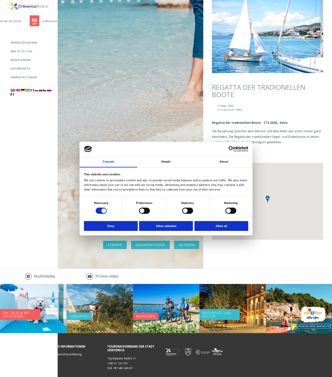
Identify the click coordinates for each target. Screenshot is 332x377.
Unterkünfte (20, 68)
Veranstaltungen (24, 77)
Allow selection (166, 226)
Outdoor (186, 245)
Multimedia (44, 276)
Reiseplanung (21, 60)
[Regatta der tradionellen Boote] (23, 90)
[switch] (144, 211)
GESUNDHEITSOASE (150, 245)
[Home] (8, 1)
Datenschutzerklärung (68, 354)
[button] (268, 199)
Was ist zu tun (21, 51)
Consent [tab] (108, 161)
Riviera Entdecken (24, 42)
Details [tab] (166, 161)
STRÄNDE (115, 245)
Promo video (106, 276)
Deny (110, 226)
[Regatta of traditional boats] (18, 90)
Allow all (221, 226)
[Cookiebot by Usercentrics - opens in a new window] (231, 149)
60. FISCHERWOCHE (24, 21)
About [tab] (223, 161)
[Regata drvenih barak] (13, 90)
